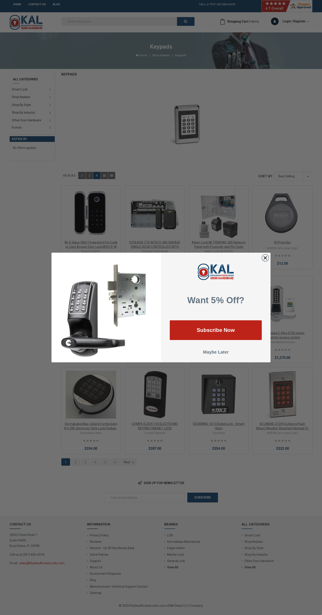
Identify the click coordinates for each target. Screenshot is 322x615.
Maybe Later (216, 352)
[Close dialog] (265, 257)
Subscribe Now (216, 330)
